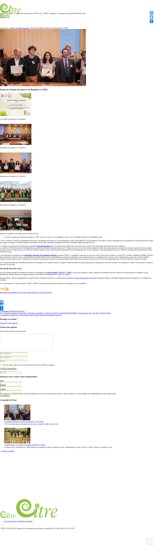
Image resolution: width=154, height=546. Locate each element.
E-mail (3, 389)
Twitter (9, 323)
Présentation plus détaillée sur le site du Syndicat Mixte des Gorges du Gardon (26, 292)
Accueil (12, 28)
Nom (1, 381)
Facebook (3, 323)
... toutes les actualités (7, 451)
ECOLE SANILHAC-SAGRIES (32, 313)
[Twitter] (77, 305)
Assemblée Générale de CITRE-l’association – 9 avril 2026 (23, 422)
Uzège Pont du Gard (84, 313)
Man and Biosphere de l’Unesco (86, 278)
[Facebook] (77, 302)
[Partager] (77, 308)
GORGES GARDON (51, 313)
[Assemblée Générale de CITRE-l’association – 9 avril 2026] (17, 412)
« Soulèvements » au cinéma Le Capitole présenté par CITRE (24, 445)
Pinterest (15, 323)
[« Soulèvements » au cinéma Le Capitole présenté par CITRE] (17, 435)
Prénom (3, 385)
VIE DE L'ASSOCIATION (101, 313)
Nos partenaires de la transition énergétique (18, 521)
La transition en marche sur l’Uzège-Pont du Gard (16, 315)
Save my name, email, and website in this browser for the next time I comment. (29, 365)
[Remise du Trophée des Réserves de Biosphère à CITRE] (43, 85)
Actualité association (22, 28)
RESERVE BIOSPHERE (68, 313)
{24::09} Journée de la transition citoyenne (47, 315)
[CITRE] (29, 518)
